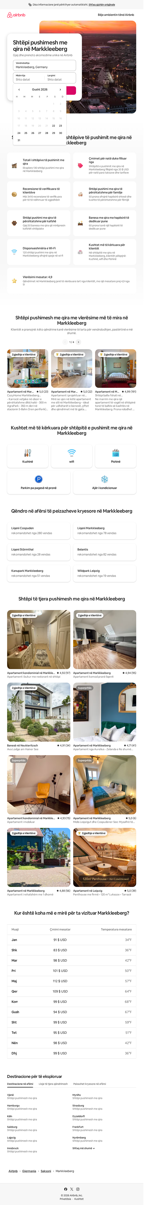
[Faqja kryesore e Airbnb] (16, 14)
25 (25, 133)
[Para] (78, 342)
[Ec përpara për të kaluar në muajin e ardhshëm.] (60, 90)
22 (53, 125)
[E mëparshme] (65, 342)
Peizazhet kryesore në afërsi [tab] (89, 1084)
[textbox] (29, 79)
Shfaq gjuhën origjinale (102, 4)
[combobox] (44, 67)
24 (18, 133)
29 (53, 133)
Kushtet (79, 1199)
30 (60, 133)
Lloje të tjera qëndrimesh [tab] (53, 1084)
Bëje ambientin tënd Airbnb (116, 15)
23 (60, 125)
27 (39, 133)
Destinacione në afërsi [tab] (20, 1084)
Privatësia (65, 1199)
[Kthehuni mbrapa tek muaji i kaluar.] (19, 90)
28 (46, 133)
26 (32, 133)
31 (19, 140)
